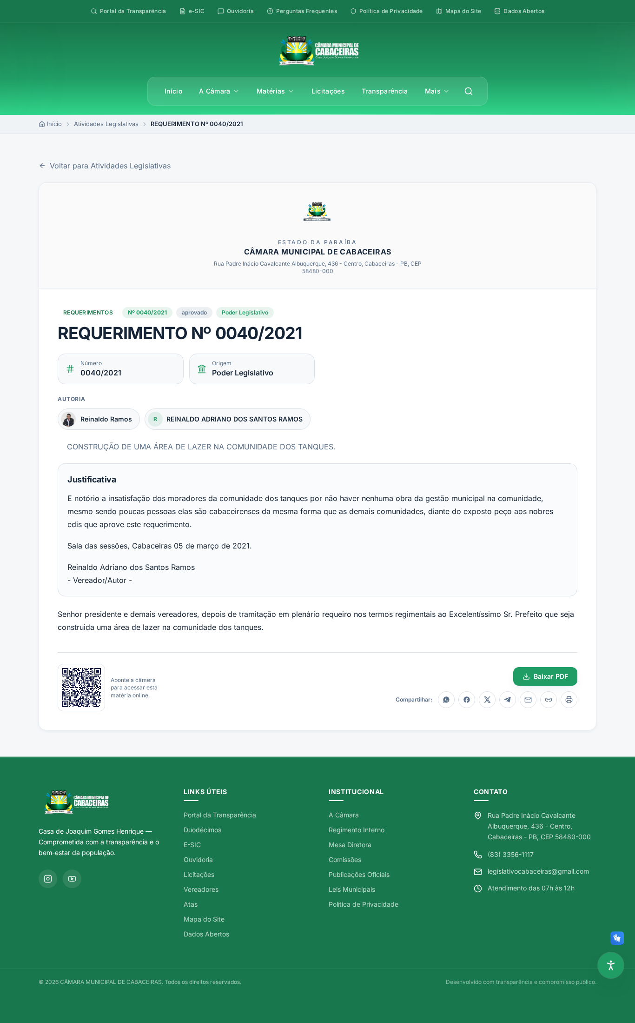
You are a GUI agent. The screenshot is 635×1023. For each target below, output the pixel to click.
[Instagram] (48, 878)
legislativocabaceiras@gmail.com (538, 871)
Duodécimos (202, 830)
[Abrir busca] (468, 91)
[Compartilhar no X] (487, 699)
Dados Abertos (206, 934)
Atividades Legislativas (106, 123)
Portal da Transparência (220, 815)
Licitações (328, 91)
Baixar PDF (551, 676)
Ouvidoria (198, 859)
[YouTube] (72, 878)
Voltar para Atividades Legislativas (110, 165)
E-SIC (192, 845)
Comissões (345, 859)
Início (173, 91)
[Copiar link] (548, 699)
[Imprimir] (569, 699)
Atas (191, 904)
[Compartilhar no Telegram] (507, 699)
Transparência (385, 91)
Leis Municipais (352, 889)
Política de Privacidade (363, 904)
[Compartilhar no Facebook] (466, 699)
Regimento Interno (356, 830)
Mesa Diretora (350, 845)
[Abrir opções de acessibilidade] (611, 965)
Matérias (271, 91)
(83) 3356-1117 (511, 854)
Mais (433, 91)
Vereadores (201, 889)
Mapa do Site (204, 919)
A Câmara (215, 91)
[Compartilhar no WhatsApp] (446, 699)
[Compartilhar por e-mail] (528, 699)
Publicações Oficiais (359, 874)
